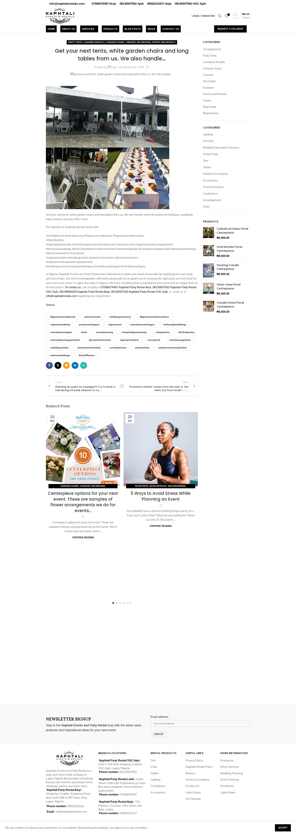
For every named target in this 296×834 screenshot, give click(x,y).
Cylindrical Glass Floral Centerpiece (232, 230)
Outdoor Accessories (215, 173)
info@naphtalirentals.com (67, 3)
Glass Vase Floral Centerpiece (229, 286)
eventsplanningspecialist (65, 340)
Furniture (208, 87)
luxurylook (154, 340)
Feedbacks (227, 786)
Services (208, 140)
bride (84, 332)
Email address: (160, 716)
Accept (282, 827)
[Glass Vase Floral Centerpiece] (208, 289)
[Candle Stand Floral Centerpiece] (208, 307)
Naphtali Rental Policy (199, 766)
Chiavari (130, 42)
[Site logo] (60, 15)
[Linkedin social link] (75, 365)
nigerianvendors (129, 340)
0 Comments (147, 67)
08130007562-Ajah (132, 3)
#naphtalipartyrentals (134, 332)
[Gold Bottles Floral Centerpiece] (208, 251)
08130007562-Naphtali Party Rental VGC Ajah (139, 291)
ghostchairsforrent (100, 340)
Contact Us (192, 786)
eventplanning (104, 332)
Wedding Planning (231, 773)
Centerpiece (210, 193)
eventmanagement (180, 340)
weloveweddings (60, 355)
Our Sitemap (193, 798)
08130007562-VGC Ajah (190, 3)
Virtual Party (210, 154)
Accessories (210, 180)
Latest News (193, 792)
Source (50, 304)
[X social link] (57, 365)
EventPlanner (87, 355)
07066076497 (128, 794)
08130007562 (128, 772)
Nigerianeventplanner (63, 316)
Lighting (208, 134)
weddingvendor (59, 347)
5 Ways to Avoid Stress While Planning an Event (160, 496)
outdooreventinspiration (172, 347)
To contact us (73, 287)
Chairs (207, 100)
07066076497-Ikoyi (104, 3)
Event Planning (229, 779)
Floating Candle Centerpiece (228, 267)
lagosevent (114, 324)
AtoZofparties (186, 332)
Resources (226, 760)
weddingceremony (120, 316)
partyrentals (142, 347)
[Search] (219, 15)
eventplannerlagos (61, 332)
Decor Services (229, 766)
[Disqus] (122, 653)
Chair (206, 206)
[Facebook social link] (49, 365)
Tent (205, 160)
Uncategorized (177, 486)
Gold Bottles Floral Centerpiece (229, 249)
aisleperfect (163, 332)
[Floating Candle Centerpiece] (208, 270)
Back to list (122, 386)
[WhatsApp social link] (83, 365)
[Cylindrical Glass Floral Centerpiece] (208, 233)
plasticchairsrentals (89, 347)
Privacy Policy (194, 760)
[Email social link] (66, 365)
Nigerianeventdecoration (154, 316)
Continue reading (83, 537)
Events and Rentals (163, 42)
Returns (190, 773)
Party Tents (75, 42)
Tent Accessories (213, 187)
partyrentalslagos (89, 324)
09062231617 (128, 813)
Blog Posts (141, 486)
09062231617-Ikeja (159, 3)
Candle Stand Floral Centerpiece (230, 304)
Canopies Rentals (94, 42)
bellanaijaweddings (175, 324)
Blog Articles (158, 486)
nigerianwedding (60, 324)
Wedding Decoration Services (221, 147)
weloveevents (92, 316)
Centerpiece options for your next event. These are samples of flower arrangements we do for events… (83, 502)
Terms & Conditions (197, 779)
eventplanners (118, 347)
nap (114, 67)
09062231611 (75, 806)
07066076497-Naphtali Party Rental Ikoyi (126, 287)
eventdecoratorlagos (142, 324)
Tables (207, 167)
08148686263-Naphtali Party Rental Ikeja (84, 291)
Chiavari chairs (115, 42)
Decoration (144, 42)
